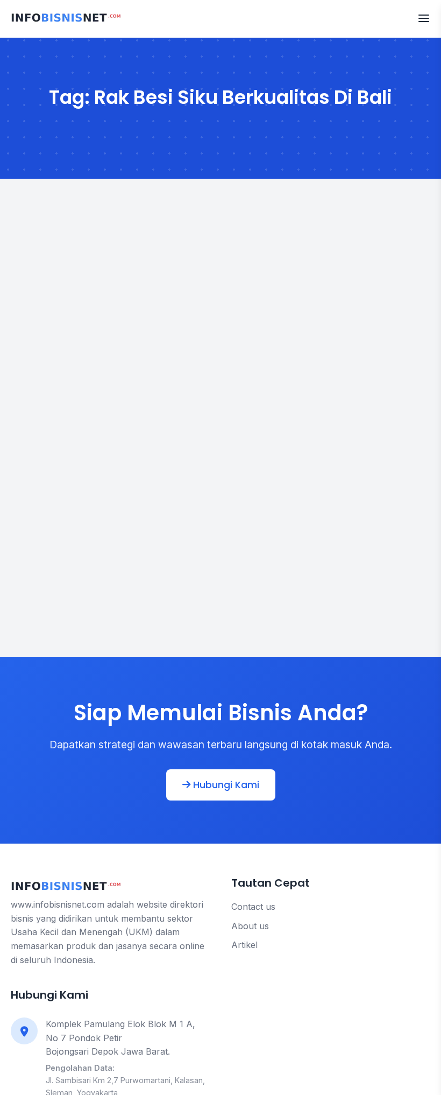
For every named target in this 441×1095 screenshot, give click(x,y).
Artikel (244, 944)
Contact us (253, 906)
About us (250, 926)
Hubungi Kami (224, 784)
